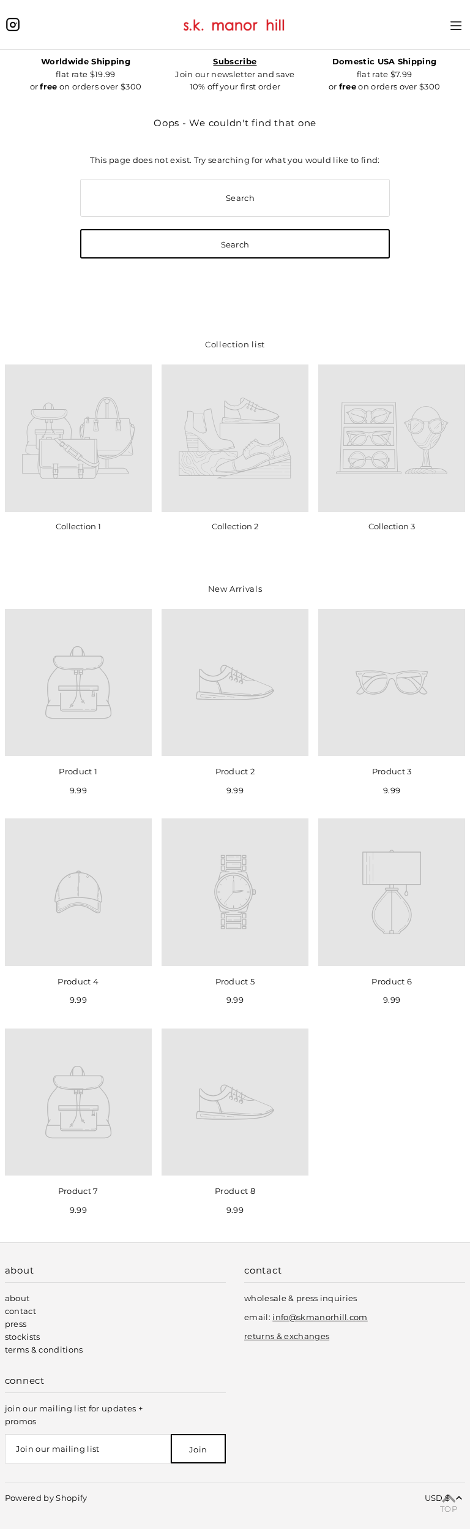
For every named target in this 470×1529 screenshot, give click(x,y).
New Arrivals (235, 589)
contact (20, 1311)
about (17, 1298)
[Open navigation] (456, 24)
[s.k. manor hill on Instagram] (13, 24)
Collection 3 (391, 526)
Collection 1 (78, 526)
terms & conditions (44, 1349)
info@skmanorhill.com (320, 1317)
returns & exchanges (286, 1336)
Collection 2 (235, 526)
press (16, 1324)
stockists (22, 1337)
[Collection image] (78, 438)
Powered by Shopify (46, 1498)
